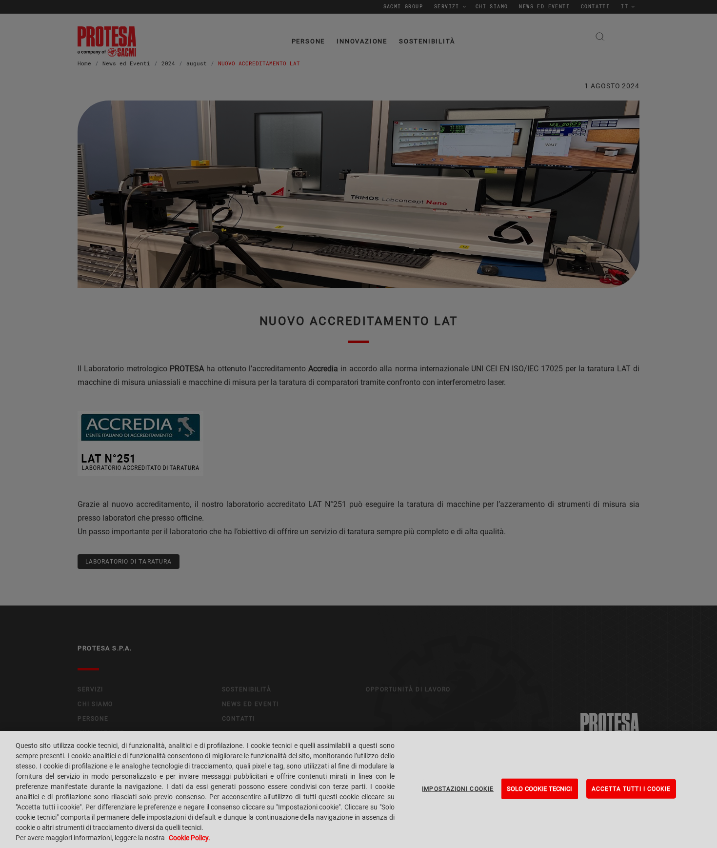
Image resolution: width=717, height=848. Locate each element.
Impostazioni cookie (458, 789)
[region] (358, 789)
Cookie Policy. (189, 838)
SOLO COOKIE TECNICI (539, 788)
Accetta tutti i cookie (631, 789)
